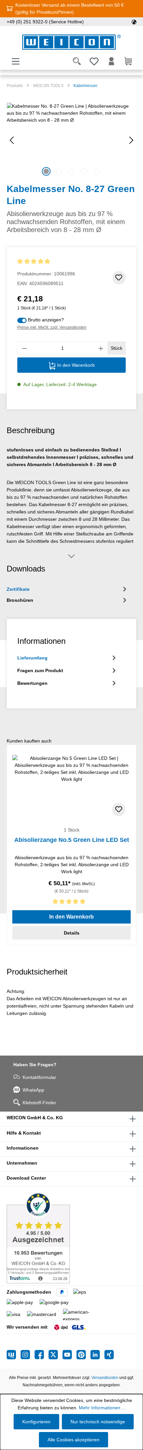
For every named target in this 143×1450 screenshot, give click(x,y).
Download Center (26, 1178)
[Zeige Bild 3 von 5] (71, 171)
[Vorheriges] (12, 140)
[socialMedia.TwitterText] (56, 1354)
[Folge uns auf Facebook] (42, 1354)
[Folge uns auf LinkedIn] (97, 1354)
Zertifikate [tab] (18, 589)
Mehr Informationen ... (102, 1407)
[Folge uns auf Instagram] (28, 1354)
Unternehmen (22, 1163)
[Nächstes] (131, 140)
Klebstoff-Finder (39, 1102)
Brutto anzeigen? (46, 319)
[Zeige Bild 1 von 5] (46, 171)
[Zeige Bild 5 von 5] (97, 171)
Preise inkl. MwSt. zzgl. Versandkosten (51, 327)
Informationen (23, 1148)
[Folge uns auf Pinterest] (83, 1354)
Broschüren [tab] (20, 600)
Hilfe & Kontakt (24, 1133)
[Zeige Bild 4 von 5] (84, 171)
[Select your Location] (134, 21)
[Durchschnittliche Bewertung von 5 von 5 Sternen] (46, 261)
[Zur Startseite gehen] (71, 42)
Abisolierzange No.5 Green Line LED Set (71, 840)
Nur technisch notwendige (98, 1421)
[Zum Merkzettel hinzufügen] (119, 277)
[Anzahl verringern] (24, 348)
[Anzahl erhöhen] (101, 348)
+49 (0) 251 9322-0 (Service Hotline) (45, 21)
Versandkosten (104, 1377)
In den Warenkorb (75, 365)
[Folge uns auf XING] (109, 1354)
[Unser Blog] (14, 1354)
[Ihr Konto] (111, 61)
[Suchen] (77, 61)
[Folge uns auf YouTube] (69, 1354)
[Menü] (16, 61)
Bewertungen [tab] (32, 683)
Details (71, 933)
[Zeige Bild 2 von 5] (59, 171)
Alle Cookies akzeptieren (73, 1439)
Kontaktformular (39, 1077)
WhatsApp (33, 1090)
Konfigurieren (36, 1421)
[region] (71, 140)
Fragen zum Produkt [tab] (40, 670)
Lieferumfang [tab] (32, 657)
